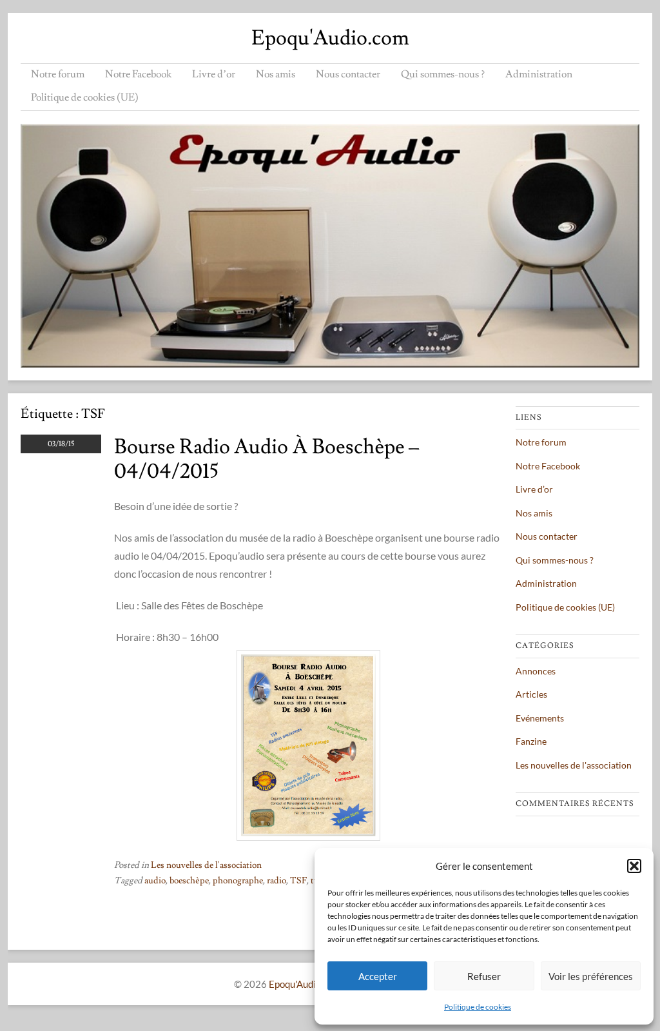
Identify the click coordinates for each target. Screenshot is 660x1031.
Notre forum (57, 74)
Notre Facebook (138, 74)
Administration (538, 74)
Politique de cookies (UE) (85, 97)
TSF (298, 881)
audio (155, 881)
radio (276, 881)
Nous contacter (348, 74)
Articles (531, 694)
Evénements (540, 717)
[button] (634, 865)
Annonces (536, 670)
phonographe (238, 881)
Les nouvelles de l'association (206, 865)
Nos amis (275, 74)
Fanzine (531, 741)
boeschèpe (189, 881)
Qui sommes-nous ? (443, 74)
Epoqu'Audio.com (330, 38)
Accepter (377, 976)
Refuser (484, 976)
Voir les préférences (590, 976)
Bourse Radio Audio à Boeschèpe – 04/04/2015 (266, 459)
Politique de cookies (477, 1007)
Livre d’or (213, 74)
